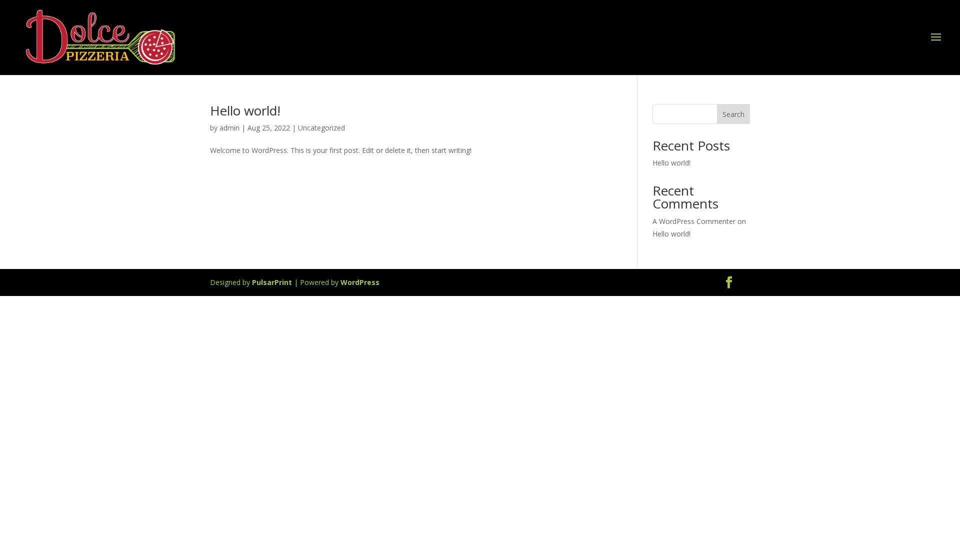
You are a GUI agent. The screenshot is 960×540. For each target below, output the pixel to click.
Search (733, 114)
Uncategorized (321, 127)
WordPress (360, 282)
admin (230, 127)
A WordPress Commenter (694, 221)
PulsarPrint (272, 282)
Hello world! (245, 111)
